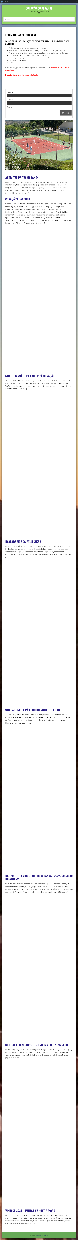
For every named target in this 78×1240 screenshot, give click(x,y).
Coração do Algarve (39, 8)
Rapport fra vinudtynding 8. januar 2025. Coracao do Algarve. (39, 877)
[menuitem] (1, 1)
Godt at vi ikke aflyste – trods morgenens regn (36, 1045)
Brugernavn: (11, 92)
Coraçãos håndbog (17, 199)
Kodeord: (10, 100)
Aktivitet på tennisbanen (21, 177)
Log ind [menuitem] (6, 1)
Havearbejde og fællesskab (23, 541)
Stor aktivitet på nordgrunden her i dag (32, 710)
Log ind (65, 113)
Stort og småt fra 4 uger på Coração (29, 376)
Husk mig (11, 107)
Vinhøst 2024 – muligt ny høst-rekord (30, 1210)
